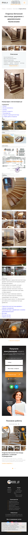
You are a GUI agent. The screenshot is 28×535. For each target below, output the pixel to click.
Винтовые (15, 8)
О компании (9, 490)
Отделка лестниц (6, 316)
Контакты (9, 492)
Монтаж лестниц (6, 315)
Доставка (4, 313)
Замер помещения (19, 490)
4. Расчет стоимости (7, 111)
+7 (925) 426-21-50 (15, 3)
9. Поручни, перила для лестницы (10, 114)
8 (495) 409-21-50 (15, 1)
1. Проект (4, 106)
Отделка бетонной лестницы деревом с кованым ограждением (12, 454)
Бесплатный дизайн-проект (17, 493)
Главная (3, 8)
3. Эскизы (4, 109)
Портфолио (9, 8)
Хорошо (23, 526)
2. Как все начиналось (7, 108)
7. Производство (6, 113)
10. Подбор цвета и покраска (9, 116)
